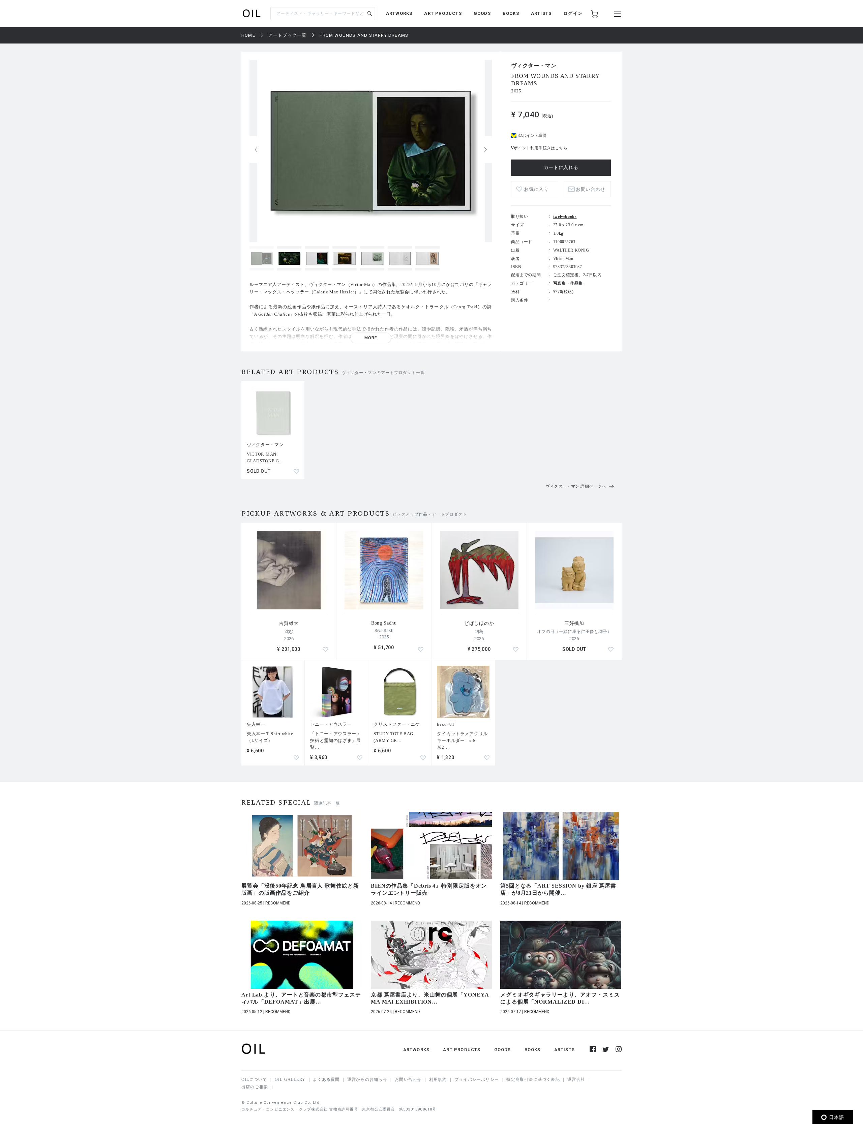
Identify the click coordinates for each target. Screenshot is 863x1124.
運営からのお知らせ (367, 1079)
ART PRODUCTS (443, 13)
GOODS (482, 13)
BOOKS (511, 13)
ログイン (573, 13)
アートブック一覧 (287, 35)
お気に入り (536, 189)
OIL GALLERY (290, 1079)
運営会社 (576, 1079)
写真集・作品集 (568, 283)
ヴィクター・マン (533, 65)
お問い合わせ (408, 1079)
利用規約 (438, 1079)
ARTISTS (541, 13)
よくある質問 (326, 1079)
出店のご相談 (254, 1087)
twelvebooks (565, 216)
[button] (485, 149)
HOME (248, 35)
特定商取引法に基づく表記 (533, 1079)
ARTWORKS (399, 13)
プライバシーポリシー (476, 1079)
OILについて (254, 1079)
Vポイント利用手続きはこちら (539, 148)
